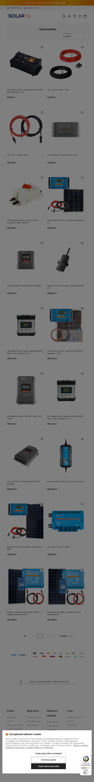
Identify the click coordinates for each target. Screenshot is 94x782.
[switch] (85, 772)
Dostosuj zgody (48, 760)
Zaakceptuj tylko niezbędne (48, 753)
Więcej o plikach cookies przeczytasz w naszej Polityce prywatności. (46, 746)
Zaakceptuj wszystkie (48, 766)
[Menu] (90, 755)
